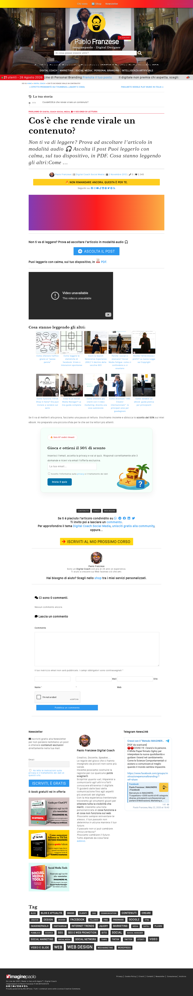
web (58, 947)
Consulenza (172, 976)
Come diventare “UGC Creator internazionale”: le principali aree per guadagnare (119, 405)
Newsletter (160, 976)
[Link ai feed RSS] (114, 188)
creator (34, 920)
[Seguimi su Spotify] (106, 188)
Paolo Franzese (63, 174)
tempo (104, 940)
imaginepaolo (40, 925)
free (106, 920)
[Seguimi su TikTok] (100, 188)
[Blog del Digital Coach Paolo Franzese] (96, 31)
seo (60, 932)
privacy (80, 474)
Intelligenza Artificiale (137, 70)
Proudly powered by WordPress (19, 989)
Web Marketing (105, 948)
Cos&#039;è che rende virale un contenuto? (66, 102)
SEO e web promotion (82, 932)
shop (98, 578)
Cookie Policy (130, 976)
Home (29, 83)
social (117, 932)
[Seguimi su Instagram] (95, 188)
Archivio (182, 976)
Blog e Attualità (51, 913)
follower (94, 920)
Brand (70, 913)
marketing (120, 925)
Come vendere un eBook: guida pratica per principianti (144, 402)
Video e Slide (40, 947)
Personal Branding (107, 70)
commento (114, 522)
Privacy (119, 976)
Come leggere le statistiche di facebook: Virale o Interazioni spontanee (71, 360)
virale (96, 511)
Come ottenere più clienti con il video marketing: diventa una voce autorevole (96, 403)
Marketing (66, 70)
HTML (147, 920)
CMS (94, 913)
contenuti (129, 912)
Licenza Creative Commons (68, 989)
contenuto (83, 511)
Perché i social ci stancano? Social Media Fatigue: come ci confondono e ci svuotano (120, 362)
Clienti (141, 976)
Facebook (77, 919)
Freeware (118, 920)
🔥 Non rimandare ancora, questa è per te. (96, 182)
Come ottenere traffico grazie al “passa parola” (47, 359)
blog (33, 913)
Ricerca (49, 933)
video (154, 939)
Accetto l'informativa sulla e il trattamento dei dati (79, 474)
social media (64, 939)
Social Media (84, 70)
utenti (140, 939)
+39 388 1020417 (179, 4)
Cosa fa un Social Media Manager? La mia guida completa (71, 402)
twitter (128, 939)
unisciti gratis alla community (133, 526)
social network (85, 939)
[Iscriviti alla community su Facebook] (92, 188)
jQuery (103, 926)
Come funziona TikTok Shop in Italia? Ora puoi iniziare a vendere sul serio (47, 403)
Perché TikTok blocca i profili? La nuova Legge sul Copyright (144, 359)
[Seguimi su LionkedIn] (103, 188)
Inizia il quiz (59, 482)
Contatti (150, 976)
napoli (146, 926)
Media (135, 926)
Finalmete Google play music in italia (142, 87)
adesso (81, 841)
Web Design (109, 511)
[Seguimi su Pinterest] (111, 188)
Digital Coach (48, 70)
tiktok (115, 939)
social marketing (42, 939)
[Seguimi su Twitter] (109, 188)
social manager (135, 933)
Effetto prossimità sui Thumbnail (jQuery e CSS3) (57, 87)
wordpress (124, 947)
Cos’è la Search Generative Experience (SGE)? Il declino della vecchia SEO (96, 360)
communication (109, 913)
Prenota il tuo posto (76, 77)
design (48, 919)
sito (104, 932)
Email (31, 759)
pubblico (35, 933)
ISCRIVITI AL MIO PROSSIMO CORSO (98, 541)
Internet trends (83, 925)
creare (146, 913)
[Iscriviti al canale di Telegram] (9, 986)
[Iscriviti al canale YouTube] (97, 188)
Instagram (60, 926)
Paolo (96, 41)
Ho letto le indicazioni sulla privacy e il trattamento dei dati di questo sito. (46, 773)
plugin (158, 926)
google (134, 919)
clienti (83, 913)
